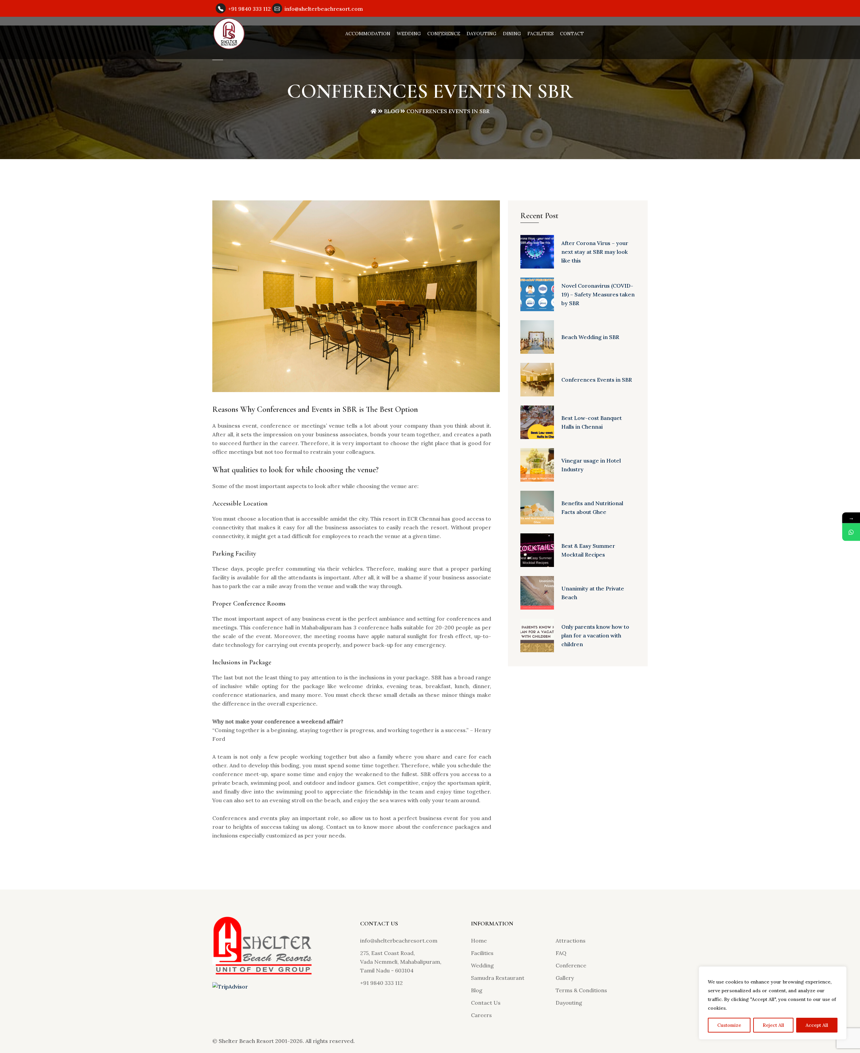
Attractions (571, 940)
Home (479, 940)
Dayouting (482, 34)
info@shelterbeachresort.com (324, 8)
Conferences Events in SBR (596, 379)
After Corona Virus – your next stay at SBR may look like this (594, 252)
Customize (729, 1025)
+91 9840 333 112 (249, 8)
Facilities (540, 34)
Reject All (773, 1025)
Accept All (817, 1025)
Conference (443, 34)
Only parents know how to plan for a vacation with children (595, 635)
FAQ (561, 953)
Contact (572, 34)
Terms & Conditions (581, 990)
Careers (481, 1015)
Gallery (565, 977)
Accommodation (367, 34)
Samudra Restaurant (497, 977)
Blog (391, 111)
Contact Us (486, 1002)
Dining (512, 34)
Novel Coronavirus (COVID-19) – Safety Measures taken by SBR (598, 294)
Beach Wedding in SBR (590, 337)
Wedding (409, 34)
